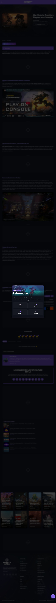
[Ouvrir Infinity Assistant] (53, 596)
